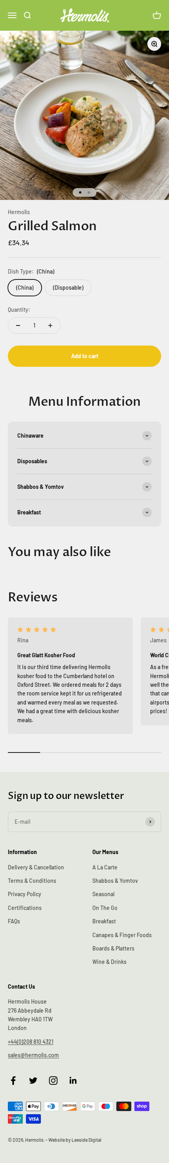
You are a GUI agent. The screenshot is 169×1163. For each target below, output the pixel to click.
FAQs (14, 921)
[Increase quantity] (50, 325)
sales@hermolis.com (33, 1055)
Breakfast (104, 921)
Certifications (25, 907)
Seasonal (103, 894)
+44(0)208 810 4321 (30, 1041)
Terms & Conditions (32, 880)
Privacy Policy (24, 894)
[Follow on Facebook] (13, 1080)
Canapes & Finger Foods (122, 935)
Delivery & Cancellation (36, 867)
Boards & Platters (113, 948)
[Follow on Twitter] (33, 1080)
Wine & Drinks (109, 961)
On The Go (105, 907)
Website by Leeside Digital (74, 1140)
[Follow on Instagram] (53, 1080)
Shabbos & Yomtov (115, 880)
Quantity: (19, 309)
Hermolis (19, 212)
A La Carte (105, 867)
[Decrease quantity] (18, 325)
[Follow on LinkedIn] (73, 1080)
